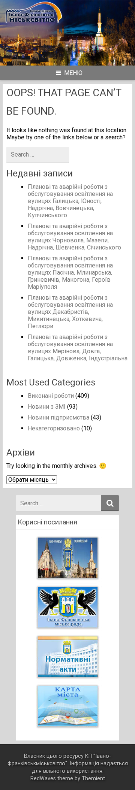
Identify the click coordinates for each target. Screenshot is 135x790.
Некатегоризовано (54, 428)
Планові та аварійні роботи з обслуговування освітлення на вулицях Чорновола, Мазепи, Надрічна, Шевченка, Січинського (74, 237)
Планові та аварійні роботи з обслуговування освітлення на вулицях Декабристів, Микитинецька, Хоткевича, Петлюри (70, 312)
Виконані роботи (51, 395)
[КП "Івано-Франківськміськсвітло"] (67, 23)
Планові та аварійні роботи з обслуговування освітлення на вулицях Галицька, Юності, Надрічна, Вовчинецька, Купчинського (70, 201)
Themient (93, 778)
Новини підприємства (58, 417)
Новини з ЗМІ (47, 406)
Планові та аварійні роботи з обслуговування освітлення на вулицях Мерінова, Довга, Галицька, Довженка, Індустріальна (78, 347)
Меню (73, 72)
